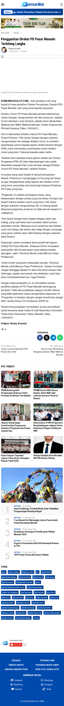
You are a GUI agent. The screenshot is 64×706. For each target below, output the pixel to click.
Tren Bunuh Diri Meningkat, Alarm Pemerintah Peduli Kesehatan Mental (36, 521)
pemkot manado (28, 607)
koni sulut (51, 592)
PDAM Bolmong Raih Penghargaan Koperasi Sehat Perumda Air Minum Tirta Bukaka (16, 393)
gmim (38, 582)
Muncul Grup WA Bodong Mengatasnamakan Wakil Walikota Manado (48, 350)
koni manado (26, 592)
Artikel (17, 506)
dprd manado (24, 577)
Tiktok (48, 689)
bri (37, 572)
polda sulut (21, 612)
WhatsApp (48, 680)
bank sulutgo (14, 572)
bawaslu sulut (27, 572)
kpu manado (18, 597)
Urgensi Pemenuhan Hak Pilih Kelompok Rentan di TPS (36, 544)
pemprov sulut (7, 612)
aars (4, 572)
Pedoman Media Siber (47, 664)
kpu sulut (29, 597)
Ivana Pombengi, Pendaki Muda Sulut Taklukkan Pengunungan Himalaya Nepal (36, 510)
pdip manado (41, 597)
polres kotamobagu (52, 612)
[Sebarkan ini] (40, 338)
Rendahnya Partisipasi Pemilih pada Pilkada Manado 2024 (34, 533)
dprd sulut (50, 577)
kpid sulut (6, 597)
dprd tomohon (7, 582)
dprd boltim (46, 572)
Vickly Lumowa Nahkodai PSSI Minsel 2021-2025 (14, 348)
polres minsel (7, 618)
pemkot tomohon (44, 607)
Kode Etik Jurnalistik (47, 669)
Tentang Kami (47, 660)
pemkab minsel (23, 602)
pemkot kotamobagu (10, 607)
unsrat (36, 618)
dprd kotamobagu (9, 577)
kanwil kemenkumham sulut (13, 587)
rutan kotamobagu (23, 618)
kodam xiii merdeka (10, 592)
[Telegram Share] (53, 338)
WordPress (18, 684)
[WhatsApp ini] (60, 338)
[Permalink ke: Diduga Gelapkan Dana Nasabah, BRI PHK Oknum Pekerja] (48, 444)
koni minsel (39, 592)
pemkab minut (38, 602)
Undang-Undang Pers (16, 669)
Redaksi (16, 660)
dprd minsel (38, 577)
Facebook (18, 680)
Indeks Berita (16, 664)
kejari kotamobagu (35, 587)
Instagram (48, 684)
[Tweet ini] (47, 338)
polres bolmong (35, 612)
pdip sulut (54, 597)
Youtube (18, 689)
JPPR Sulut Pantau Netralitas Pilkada (31, 554)
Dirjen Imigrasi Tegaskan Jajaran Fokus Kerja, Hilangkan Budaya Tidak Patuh (15, 458)
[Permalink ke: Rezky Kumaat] (4, 49)
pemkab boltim (8, 602)
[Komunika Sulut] (32, 4)
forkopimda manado (24, 582)
